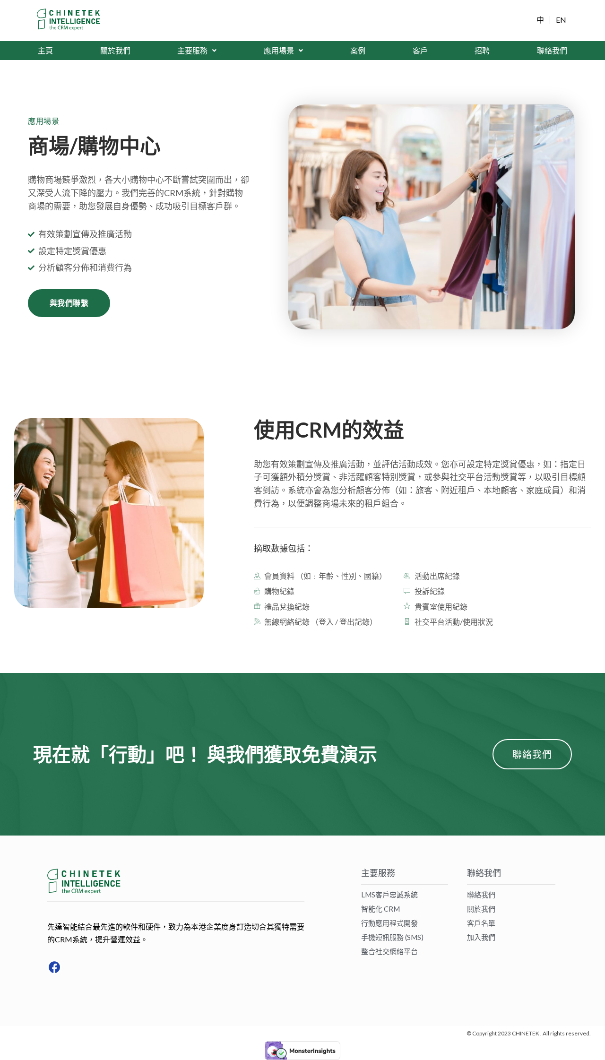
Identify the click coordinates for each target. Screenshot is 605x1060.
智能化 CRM (380, 909)
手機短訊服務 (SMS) (392, 937)
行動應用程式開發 (389, 923)
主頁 (45, 50)
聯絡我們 (552, 50)
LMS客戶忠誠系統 (389, 894)
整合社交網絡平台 (389, 951)
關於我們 (115, 50)
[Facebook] (54, 967)
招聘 (482, 50)
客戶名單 (481, 923)
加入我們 (481, 937)
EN (561, 20)
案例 (357, 50)
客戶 (420, 50)
